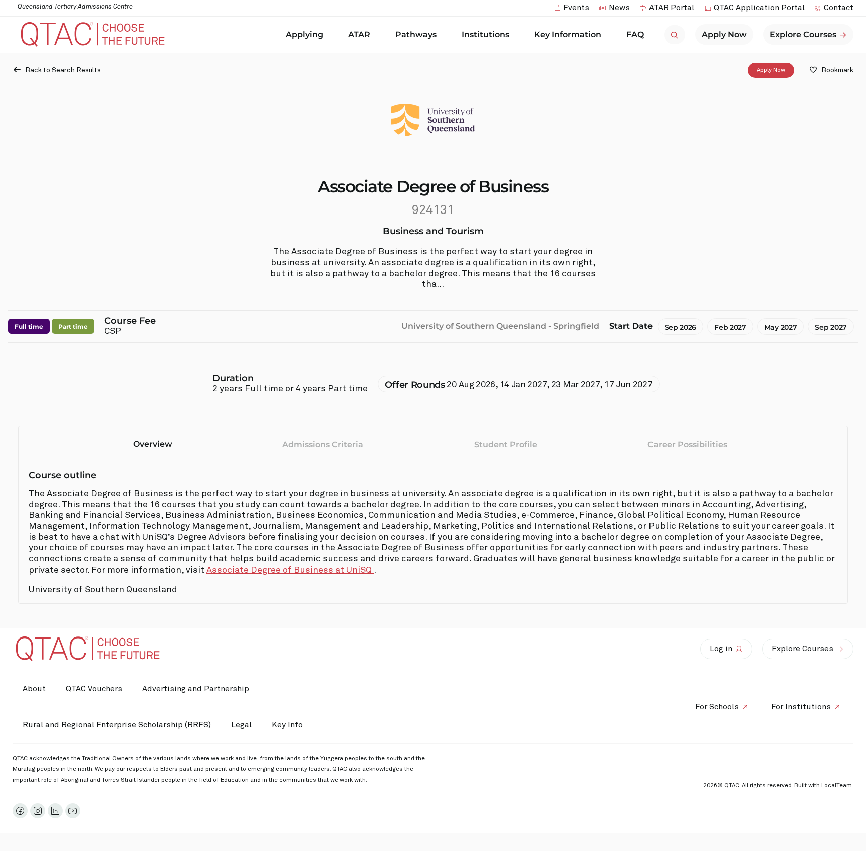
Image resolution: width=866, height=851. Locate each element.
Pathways (416, 34)
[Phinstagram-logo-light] (37, 810)
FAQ (635, 34)
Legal (241, 725)
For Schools (717, 707)
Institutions (485, 34)
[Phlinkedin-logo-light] (55, 810)
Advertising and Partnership (195, 689)
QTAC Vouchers (94, 689)
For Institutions (801, 707)
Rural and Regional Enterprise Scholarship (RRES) (117, 725)
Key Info (287, 725)
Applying (304, 34)
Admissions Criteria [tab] (322, 444)
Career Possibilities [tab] (687, 444)
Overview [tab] (152, 444)
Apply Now (771, 70)
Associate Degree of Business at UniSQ (290, 570)
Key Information (567, 34)
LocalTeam (836, 786)
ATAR (359, 34)
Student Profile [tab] (505, 444)
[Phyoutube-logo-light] (72, 810)
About (34, 689)
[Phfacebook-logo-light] (20, 810)
